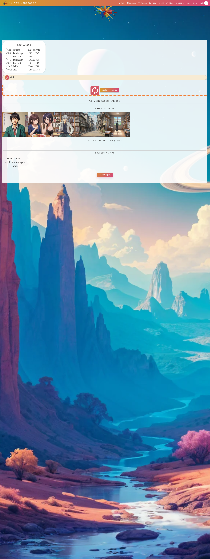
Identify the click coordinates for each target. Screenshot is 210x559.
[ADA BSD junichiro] (40, 124)
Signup (195, 3)
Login (188, 3)
